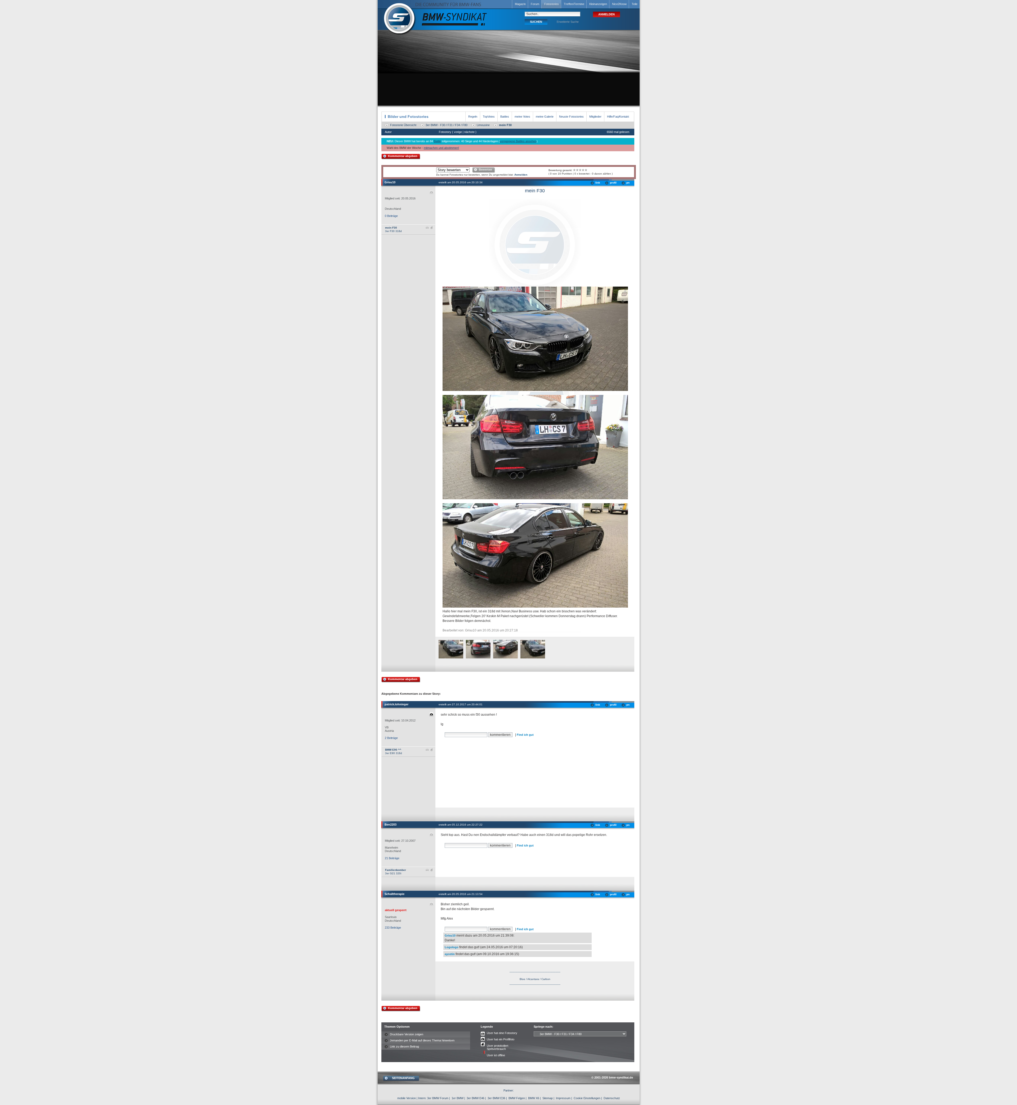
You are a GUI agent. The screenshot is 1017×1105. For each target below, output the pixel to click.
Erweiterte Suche (568, 21)
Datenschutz (612, 1098)
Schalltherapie (394, 893)
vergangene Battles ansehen (518, 141)
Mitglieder (595, 116)
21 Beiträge (392, 858)
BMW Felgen (516, 1098)
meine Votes (522, 116)
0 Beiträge (391, 215)
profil (613, 182)
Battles (504, 116)
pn (628, 182)
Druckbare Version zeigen (406, 1034)
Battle (437, 141)
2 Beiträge (391, 737)
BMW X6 (533, 1098)
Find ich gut (525, 734)
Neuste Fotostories (571, 116)
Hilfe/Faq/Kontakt (618, 116)
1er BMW (457, 1098)
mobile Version (406, 1098)
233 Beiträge (393, 927)
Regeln (472, 116)
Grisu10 (390, 182)
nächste (469, 131)
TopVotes (489, 116)
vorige (458, 131)
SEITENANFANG (403, 1078)
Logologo (451, 947)
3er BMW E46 (475, 1098)
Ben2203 (390, 824)
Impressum (563, 1098)
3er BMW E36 (496, 1098)
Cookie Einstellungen (587, 1098)
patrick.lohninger (396, 704)
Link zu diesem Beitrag (404, 1046)
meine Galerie (545, 116)
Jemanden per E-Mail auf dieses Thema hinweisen (422, 1040)
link (597, 182)
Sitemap (547, 1098)
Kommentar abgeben (402, 156)
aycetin (450, 954)
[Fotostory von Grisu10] (455, 657)
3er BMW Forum (437, 1098)
